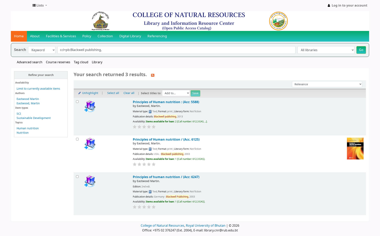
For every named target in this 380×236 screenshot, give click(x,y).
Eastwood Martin (28, 99)
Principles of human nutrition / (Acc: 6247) (166, 177)
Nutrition (23, 133)
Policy (86, 36)
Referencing (157, 36)
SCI (19, 114)
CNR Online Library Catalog (21, 6)
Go (361, 50)
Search (20, 50)
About (35, 36)
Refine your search (41, 75)
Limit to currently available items (38, 89)
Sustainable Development (34, 118)
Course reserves (58, 62)
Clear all (129, 93)
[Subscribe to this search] (152, 75)
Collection (105, 36)
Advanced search (29, 62)
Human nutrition (28, 128)
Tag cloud (81, 62)
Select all (113, 93)
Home (19, 36)
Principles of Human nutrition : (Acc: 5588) (166, 102)
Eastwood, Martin (28, 103)
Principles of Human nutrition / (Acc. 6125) (166, 139)
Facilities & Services (61, 36)
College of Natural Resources (162, 225)
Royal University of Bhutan (205, 225)
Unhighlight (89, 93)
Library (97, 62)
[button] (39, 6)
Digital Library (130, 36)
